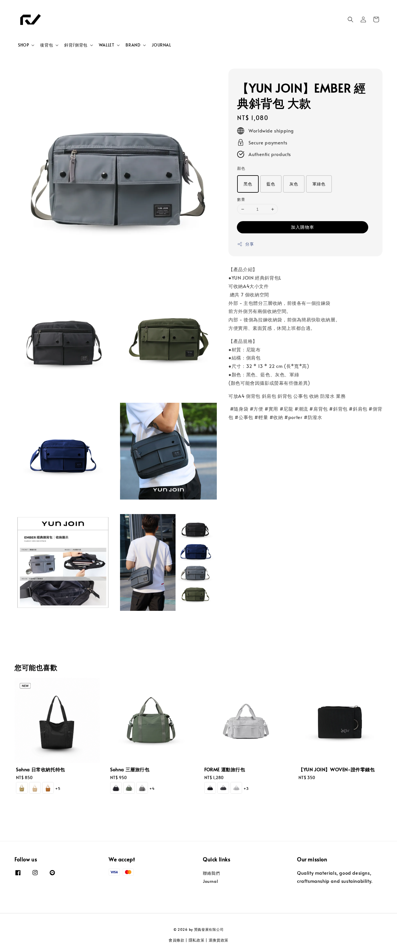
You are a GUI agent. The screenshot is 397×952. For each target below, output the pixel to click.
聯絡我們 (211, 873)
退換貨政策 (219, 940)
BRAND (133, 45)
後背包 (46, 45)
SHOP (23, 45)
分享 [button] (249, 244)
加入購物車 (302, 227)
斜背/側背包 (75, 45)
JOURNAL (161, 45)
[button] (350, 19)
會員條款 (177, 940)
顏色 (241, 168)
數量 (241, 199)
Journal (210, 881)
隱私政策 (197, 940)
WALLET (107, 45)
